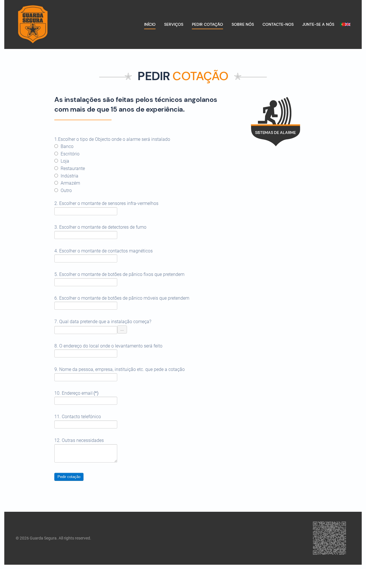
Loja (64, 161)
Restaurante (72, 168)
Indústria (68, 176)
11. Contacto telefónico (77, 416)
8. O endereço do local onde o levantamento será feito (108, 346)
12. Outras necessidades (79, 440)
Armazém (69, 183)
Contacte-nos (278, 24)
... (122, 329)
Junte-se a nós (318, 24)
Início (150, 24)
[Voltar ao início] (33, 24)
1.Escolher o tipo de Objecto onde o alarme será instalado (112, 139)
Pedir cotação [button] (207, 24)
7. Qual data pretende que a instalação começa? (102, 321)
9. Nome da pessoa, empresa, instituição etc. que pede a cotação (119, 369)
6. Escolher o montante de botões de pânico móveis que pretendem (121, 298)
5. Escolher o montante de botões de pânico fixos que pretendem (119, 274)
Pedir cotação (68, 477)
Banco (66, 146)
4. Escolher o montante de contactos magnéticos (103, 251)
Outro (65, 190)
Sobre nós (243, 24)
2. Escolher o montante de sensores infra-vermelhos (106, 203)
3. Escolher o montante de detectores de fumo (100, 227)
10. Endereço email (76, 393)
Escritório (69, 154)
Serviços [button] (173, 24)
